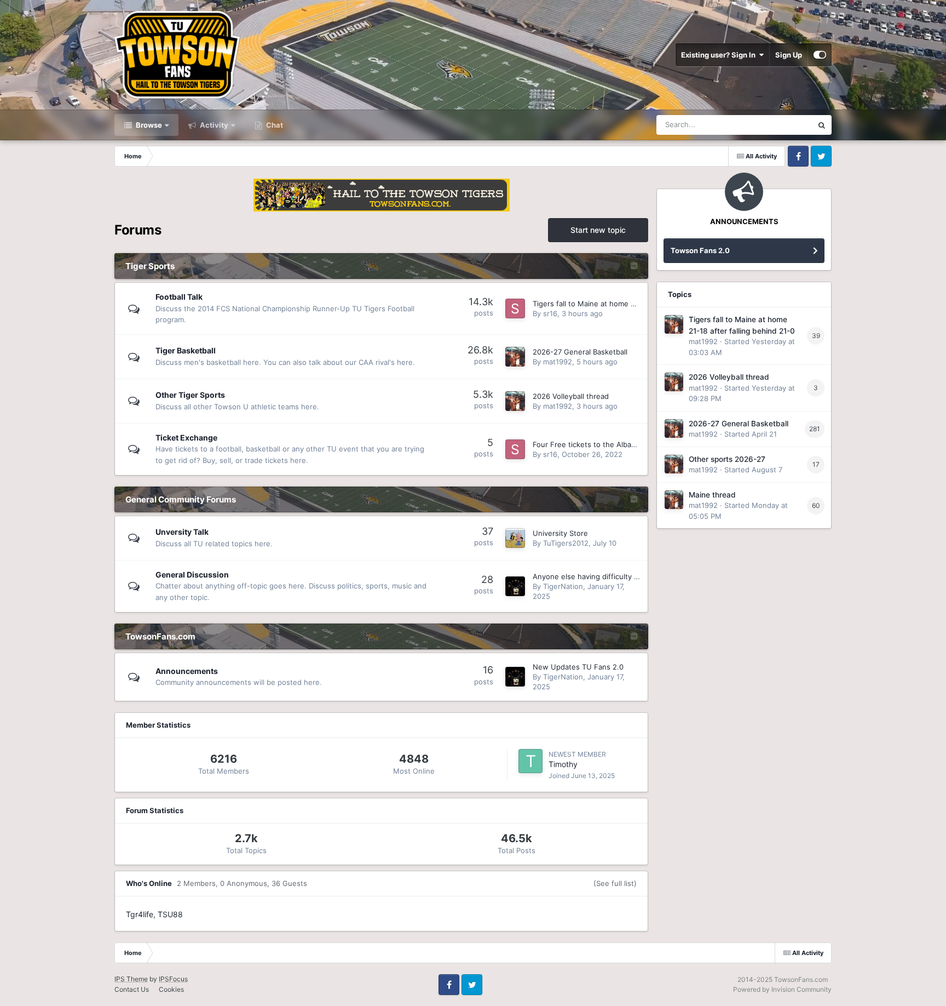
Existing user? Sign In (720, 54)
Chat (273, 125)
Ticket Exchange (186, 437)
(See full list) (615, 883)
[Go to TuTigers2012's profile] (515, 538)
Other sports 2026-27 (727, 459)
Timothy (563, 764)
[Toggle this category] (634, 267)
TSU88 (170, 914)
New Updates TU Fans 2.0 (578, 666)
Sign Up (788, 54)
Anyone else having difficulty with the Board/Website (623, 576)
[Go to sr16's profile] (515, 308)
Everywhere (778, 125)
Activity (213, 125)
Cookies (171, 989)
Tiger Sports (150, 266)
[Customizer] (820, 54)
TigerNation (563, 586)
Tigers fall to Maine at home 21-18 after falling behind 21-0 (633, 303)
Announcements (186, 671)
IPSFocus (173, 979)
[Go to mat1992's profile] (515, 357)
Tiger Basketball (185, 350)
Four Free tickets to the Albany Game (597, 444)
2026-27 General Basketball (580, 351)
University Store (560, 533)
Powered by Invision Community (782, 989)
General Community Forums (180, 499)
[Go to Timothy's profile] (530, 761)
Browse (148, 125)
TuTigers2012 (566, 543)
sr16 (550, 313)
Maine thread (712, 494)
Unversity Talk (182, 531)
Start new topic (598, 230)
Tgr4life (139, 914)
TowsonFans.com (160, 636)
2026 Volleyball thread (571, 396)
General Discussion (192, 574)
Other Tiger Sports (190, 394)
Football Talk (179, 296)
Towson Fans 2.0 (700, 250)
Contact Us (131, 989)
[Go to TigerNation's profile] (515, 586)
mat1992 (557, 361)
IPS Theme (131, 979)
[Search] (822, 125)
